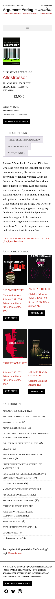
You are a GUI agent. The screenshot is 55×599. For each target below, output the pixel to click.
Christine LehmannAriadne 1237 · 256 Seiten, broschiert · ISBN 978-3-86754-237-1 (12, 303)
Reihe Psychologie (12, 521)
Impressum (25, 570)
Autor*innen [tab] (16, 153)
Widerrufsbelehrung (20, 573)
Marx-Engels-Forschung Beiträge (20, 489)
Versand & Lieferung (31, 576)
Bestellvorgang (40, 573)
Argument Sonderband (15, 411)
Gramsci (7, 449)
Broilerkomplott (15, 363)
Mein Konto (9, 5)
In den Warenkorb (16, 121)
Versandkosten (15, 553)
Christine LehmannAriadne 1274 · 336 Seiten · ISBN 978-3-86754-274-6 (38, 300)
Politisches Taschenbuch (15, 506)
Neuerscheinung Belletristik (18, 495)
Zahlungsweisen (11, 576)
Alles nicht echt (40, 289)
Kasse (20, 5)
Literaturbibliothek (13, 484)
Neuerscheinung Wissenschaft (18, 500)
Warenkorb (46, 5)
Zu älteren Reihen (12, 538)
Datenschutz (39, 570)
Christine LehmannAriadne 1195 (37, 382)
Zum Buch (11, 318)
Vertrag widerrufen (17, 583)
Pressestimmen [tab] (18, 146)
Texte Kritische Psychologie (17, 527)
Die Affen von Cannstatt (37, 374)
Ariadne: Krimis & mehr (14, 428)
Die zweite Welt (13, 290)
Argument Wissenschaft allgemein (21, 417)
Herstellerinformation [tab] (24, 139)
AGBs (5, 573)
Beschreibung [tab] (17, 133)
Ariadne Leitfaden (12, 422)
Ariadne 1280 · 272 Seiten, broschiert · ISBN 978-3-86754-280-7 (12, 378)
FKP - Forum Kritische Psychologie (20, 443)
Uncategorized (10, 533)
